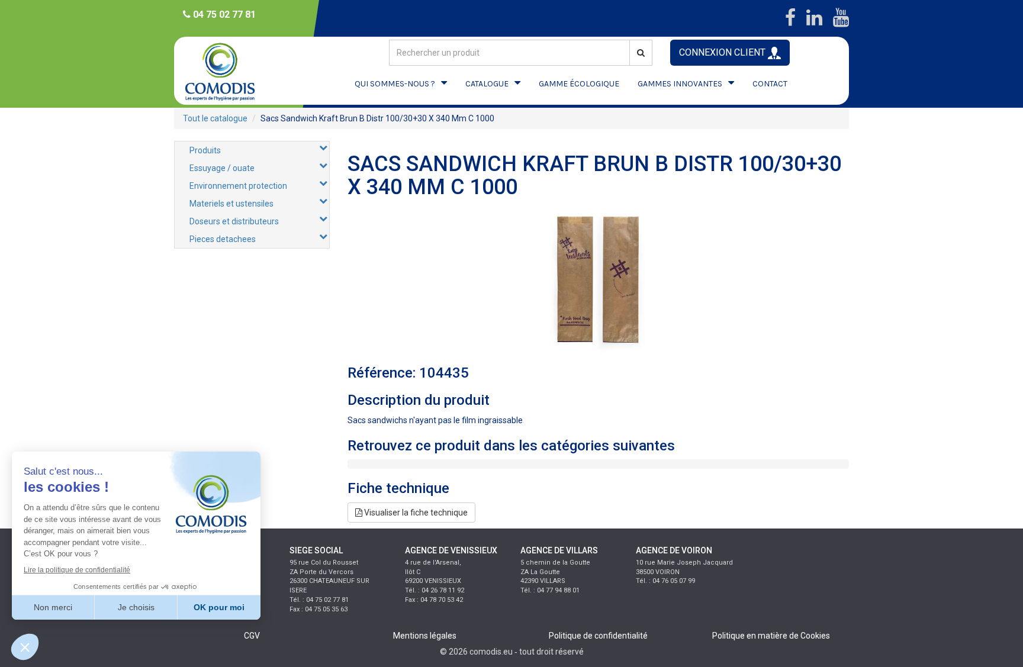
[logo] (230, 71)
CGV (252, 635)
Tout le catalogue (215, 118)
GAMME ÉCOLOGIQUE (579, 84)
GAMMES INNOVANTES (680, 84)
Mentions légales (424, 635)
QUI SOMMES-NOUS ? (395, 84)
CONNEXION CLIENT (723, 52)
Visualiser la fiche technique (415, 512)
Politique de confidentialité (598, 635)
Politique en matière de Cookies (771, 635)
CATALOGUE (487, 84)
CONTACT (769, 84)
